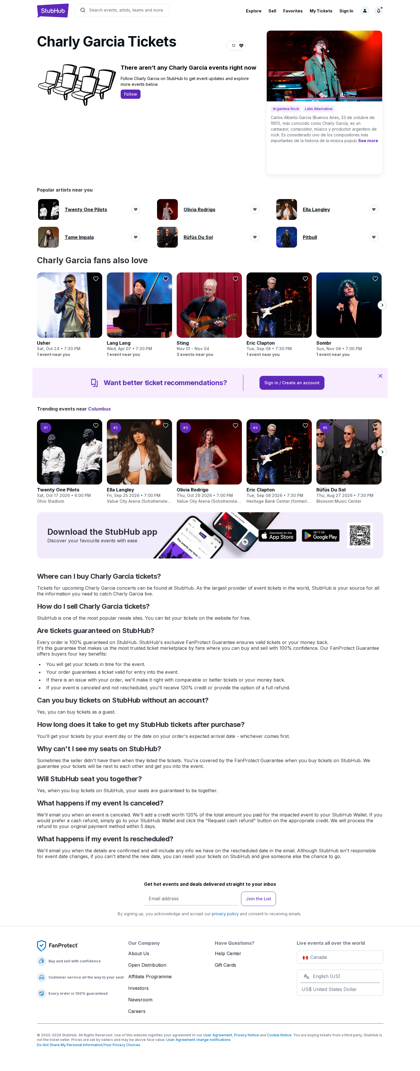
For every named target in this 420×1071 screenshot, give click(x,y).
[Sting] (209, 315)
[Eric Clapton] (279, 315)
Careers (136, 1011)
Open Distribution (147, 965)
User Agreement (217, 1035)
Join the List (258, 898)
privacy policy (225, 913)
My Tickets (321, 10)
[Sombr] (349, 315)
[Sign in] (364, 10)
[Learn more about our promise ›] (58, 946)
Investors (138, 988)
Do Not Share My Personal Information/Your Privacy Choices (88, 1045)
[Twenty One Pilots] (69, 461)
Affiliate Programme (150, 976)
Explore (254, 10)
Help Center (228, 953)
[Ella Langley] (139, 461)
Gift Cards (225, 965)
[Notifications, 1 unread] (378, 10)
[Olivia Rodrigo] (209, 461)
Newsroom (140, 1000)
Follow (130, 94)
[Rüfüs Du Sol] (349, 461)
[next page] (382, 305)
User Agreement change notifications (198, 1039)
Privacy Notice (246, 1035)
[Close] (380, 375)
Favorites (293, 10)
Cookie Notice (279, 1035)
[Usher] (69, 315)
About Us (138, 953)
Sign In (346, 10)
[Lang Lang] (139, 315)
